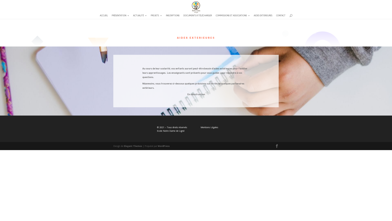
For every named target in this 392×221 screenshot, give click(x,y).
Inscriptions (172, 15)
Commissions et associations (231, 15)
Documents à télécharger (197, 15)
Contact (280, 15)
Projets (155, 15)
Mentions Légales (209, 127)
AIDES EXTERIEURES (263, 15)
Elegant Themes (133, 146)
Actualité (138, 15)
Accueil (104, 15)
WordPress (164, 146)
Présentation (119, 15)
